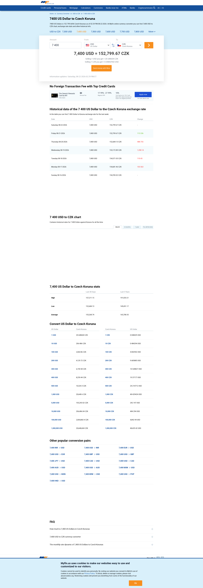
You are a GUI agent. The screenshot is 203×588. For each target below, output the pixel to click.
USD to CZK (55, 31)
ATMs (124, 8)
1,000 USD (55, 394)
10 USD (54, 344)
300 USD (54, 369)
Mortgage (74, 8)
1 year (137, 227)
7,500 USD (96, 31)
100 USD (54, 352)
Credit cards (46, 8)
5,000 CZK (109, 403)
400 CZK (108, 377)
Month (117, 227)
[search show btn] (154, 8)
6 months (127, 227)
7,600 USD (110, 31)
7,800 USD (139, 31)
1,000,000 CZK (110, 428)
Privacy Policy (89, 573)
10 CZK (108, 344)
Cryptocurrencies (145, 8)
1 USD (53, 335)
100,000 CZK (110, 420)
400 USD (54, 377)
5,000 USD (55, 403)
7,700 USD (124, 31)
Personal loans (60, 8)
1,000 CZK (109, 394)
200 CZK (108, 361)
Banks (132, 8)
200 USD (54, 361)
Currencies (98, 8)
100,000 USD (56, 420)
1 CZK (107, 335)
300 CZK (108, 369)
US (159, 8)
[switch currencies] (148, 45)
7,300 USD (67, 31)
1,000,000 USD (56, 428)
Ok (135, 583)
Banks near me (112, 8)
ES (163, 8)
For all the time (148, 227)
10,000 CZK (109, 411)
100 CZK (108, 352)
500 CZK (108, 386)
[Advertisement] (101, 197)
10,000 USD (55, 411)
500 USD (54, 386)
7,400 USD (81, 31)
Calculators (86, 8)
